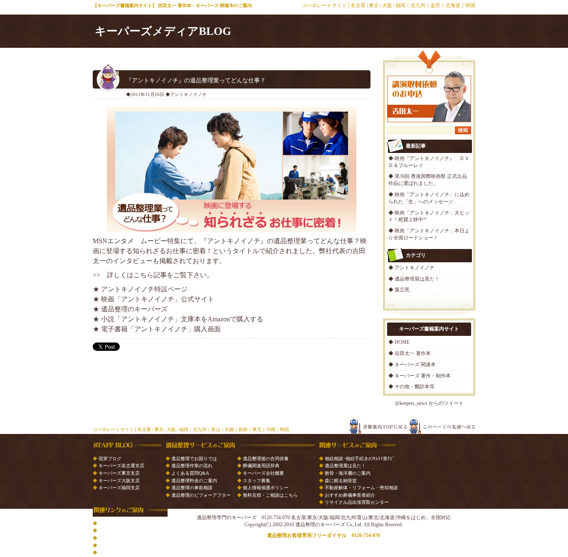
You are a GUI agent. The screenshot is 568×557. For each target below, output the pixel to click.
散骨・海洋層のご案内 (347, 473)
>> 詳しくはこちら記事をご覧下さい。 (153, 274)
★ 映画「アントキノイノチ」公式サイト (153, 299)
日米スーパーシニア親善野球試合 (133, 523)
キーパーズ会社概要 (263, 473)
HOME (402, 342)
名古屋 (358, 5)
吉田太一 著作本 (413, 353)
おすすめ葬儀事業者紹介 (350, 495)
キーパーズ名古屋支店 (121, 465)
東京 (374, 5)
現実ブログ (110, 458)
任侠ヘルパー (112, 552)
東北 (257, 429)
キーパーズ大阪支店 (119, 480)
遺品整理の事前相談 (191, 487)
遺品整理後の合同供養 (266, 458)
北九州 (417, 5)
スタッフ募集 (256, 480)
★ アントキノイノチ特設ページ (140, 289)
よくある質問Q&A (190, 473)
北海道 (452, 5)
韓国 (470, 5)
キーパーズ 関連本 (415, 364)
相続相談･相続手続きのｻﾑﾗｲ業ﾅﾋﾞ (360, 458)
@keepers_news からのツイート (429, 403)
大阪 (387, 5)
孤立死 (402, 290)
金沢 (435, 5)
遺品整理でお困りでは (194, 458)
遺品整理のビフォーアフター (201, 495)
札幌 (229, 429)
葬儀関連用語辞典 (261, 465)
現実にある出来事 (117, 530)
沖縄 (270, 429)
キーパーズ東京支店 (119, 473)
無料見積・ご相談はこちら (270, 495)
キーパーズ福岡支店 (119, 487)
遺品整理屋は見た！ (417, 279)
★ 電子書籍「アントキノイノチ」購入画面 (157, 329)
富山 (215, 429)
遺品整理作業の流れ (191, 465)
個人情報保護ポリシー (266, 487)
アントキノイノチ (415, 268)
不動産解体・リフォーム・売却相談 (361, 487)
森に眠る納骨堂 (341, 480)
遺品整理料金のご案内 (194, 480)
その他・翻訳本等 (415, 386)
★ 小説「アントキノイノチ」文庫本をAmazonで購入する (178, 319)
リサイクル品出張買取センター (357, 502)
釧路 (243, 429)
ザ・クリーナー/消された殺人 (129, 545)
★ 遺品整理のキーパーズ (130, 309)
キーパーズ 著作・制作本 (423, 376)
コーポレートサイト (324, 5)
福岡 (400, 5)
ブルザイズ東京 (115, 537)
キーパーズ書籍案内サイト (124, 5)
